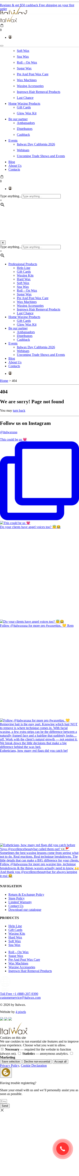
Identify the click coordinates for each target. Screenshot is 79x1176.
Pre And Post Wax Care (32, 74)
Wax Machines (27, 80)
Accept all (60, 1061)
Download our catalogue (24, 909)
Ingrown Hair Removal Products (38, 92)
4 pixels (21, 1012)
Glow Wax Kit (26, 113)
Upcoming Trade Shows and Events (41, 156)
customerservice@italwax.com (20, 997)
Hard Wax (24, 279)
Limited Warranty (20, 902)
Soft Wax (23, 50)
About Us (14, 165)
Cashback (23, 134)
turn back (19, 410)
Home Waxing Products (24, 103)
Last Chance (25, 97)
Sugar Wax (24, 68)
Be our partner (18, 119)
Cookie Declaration (34, 1065)
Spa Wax (23, 56)
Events (12, 140)
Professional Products (22, 264)
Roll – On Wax (27, 62)
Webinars (23, 150)
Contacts (14, 169)
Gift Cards (24, 107)
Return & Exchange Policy (26, 894)
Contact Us (15, 906)
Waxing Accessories (30, 86)
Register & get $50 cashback (19, 5)
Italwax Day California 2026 (36, 144)
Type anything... (11, 196)
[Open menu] (1, 45)
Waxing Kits (25, 275)
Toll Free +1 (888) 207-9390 (19, 994)
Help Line (23, 268)
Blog (11, 162)
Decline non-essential (37, 1061)
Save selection (11, 1061)
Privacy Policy (9, 1065)
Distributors (24, 129)
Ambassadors (26, 123)
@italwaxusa (8, 432)
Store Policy (16, 898)
